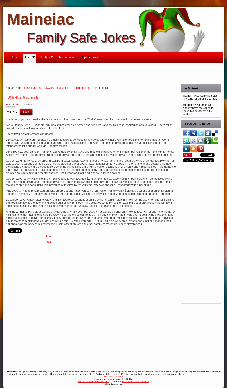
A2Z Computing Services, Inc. (93, 381)
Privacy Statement (113, 376)
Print (9, 104)
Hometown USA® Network (135, 381)
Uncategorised (81, 87)
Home (26, 87)
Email (16, 104)
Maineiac (40, 19)
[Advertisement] (84, 73)
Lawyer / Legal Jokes (56, 87)
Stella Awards (24, 97)
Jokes (37, 87)
